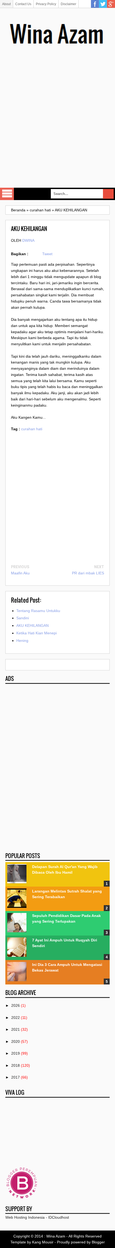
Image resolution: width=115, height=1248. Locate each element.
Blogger (98, 1242)
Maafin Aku (20, 573)
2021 (15, 1029)
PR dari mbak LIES (88, 573)
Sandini (22, 618)
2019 (15, 1053)
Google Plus (111, 4)
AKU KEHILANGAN (32, 625)
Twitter (103, 4)
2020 (15, 1041)
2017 (15, 1077)
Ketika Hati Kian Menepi (36, 633)
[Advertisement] (57, 122)
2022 (15, 1017)
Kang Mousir (42, 1242)
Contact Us (23, 4)
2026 (15, 1005)
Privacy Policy (46, 4)
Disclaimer (68, 4)
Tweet (47, 254)
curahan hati (31, 429)
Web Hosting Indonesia (25, 1217)
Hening (22, 640)
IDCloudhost (58, 1217)
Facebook (95, 4)
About (6, 4)
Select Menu (7, 194)
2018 (15, 1065)
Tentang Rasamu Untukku (38, 611)
